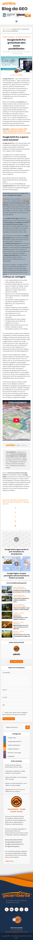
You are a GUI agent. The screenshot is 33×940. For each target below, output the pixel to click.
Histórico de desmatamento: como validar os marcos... (20, 617)
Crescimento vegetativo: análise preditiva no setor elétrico (15, 772)
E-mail (5, 697)
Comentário (6, 672)
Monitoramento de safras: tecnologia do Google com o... (21, 636)
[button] (16, 21)
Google (10, 502)
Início (4, 29)
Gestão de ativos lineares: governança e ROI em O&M (21, 591)
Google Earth (19, 502)
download (7, 500)
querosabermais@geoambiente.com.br (16, 932)
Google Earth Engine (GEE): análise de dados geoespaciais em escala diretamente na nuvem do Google (16, 131)
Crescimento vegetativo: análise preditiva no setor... (21, 600)
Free (5, 502)
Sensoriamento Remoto (23, 37)
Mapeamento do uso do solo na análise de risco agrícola (20, 626)
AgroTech (15, 613)
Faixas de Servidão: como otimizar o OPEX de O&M (21, 608)
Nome (5, 690)
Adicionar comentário (17, 51)
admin (28, 51)
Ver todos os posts (16, 661)
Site (4, 705)
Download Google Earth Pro (20, 500)
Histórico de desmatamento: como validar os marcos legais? (16, 784)
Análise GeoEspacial (9, 37)
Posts (8, 29)
